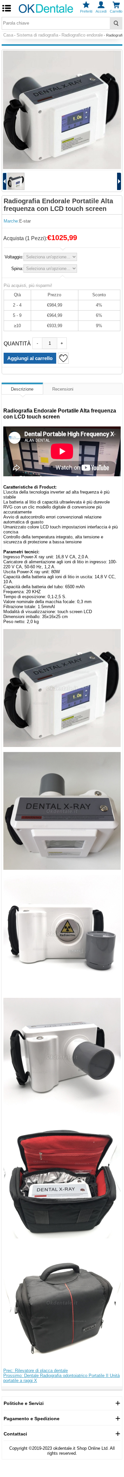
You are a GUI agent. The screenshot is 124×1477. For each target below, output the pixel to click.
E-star (25, 221)
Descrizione (22, 389)
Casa (8, 35)
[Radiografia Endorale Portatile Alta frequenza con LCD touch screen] (62, 109)
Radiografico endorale (82, 35)
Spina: (17, 268)
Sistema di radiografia (37, 35)
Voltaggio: (14, 256)
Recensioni (62, 389)
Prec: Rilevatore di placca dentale (35, 1370)
